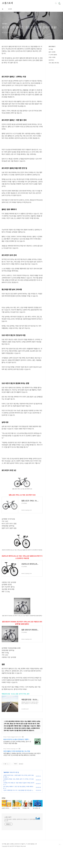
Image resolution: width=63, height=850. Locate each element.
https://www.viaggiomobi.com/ (12, 737)
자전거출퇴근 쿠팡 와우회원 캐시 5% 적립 (16, 751)
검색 (56, 3)
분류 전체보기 (52, 46)
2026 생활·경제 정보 (54, 63)
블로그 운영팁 (52, 52)
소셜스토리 (7, 3)
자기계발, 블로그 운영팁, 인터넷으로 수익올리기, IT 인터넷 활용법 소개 (19, 820)
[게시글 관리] (10, 764)
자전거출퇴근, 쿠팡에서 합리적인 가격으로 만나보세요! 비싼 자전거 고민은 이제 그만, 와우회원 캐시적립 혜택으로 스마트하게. (22, 754)
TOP (59, 844)
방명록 (10, 9)
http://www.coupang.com (10, 748)
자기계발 (51, 49)
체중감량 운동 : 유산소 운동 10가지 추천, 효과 (15, 694)
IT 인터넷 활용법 (53, 54)
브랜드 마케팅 (52, 57)
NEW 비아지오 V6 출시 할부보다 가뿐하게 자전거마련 (16, 739)
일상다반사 (6, 772)
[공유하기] (8, 764)
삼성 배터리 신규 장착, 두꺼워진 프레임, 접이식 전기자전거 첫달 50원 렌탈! (17, 742)
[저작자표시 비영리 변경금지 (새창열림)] (21, 764)
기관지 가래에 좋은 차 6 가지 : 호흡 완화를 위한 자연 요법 (17, 790)
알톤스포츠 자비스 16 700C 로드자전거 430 (22, 495)
